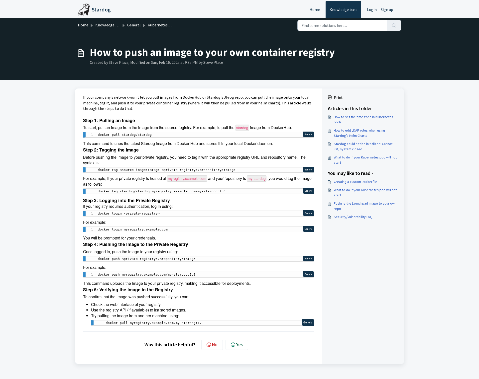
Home (315, 9)
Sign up (387, 9)
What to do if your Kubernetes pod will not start (365, 160)
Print (338, 97)
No (215, 344)
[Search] (394, 25)
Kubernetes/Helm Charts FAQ (173, 24)
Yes (239, 344)
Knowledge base (344, 9)
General (134, 24)
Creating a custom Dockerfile (355, 181)
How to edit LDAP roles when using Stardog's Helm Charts (359, 133)
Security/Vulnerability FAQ (353, 217)
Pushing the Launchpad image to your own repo (365, 206)
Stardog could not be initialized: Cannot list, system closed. (363, 146)
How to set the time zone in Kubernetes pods (363, 119)
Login (372, 9)
